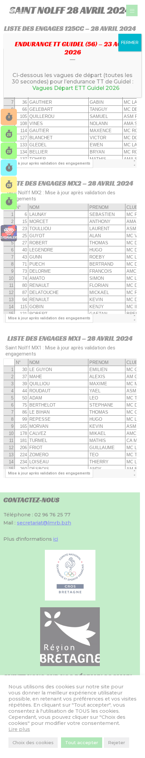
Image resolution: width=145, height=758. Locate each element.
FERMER (130, 42)
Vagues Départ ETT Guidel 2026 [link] (75, 88)
